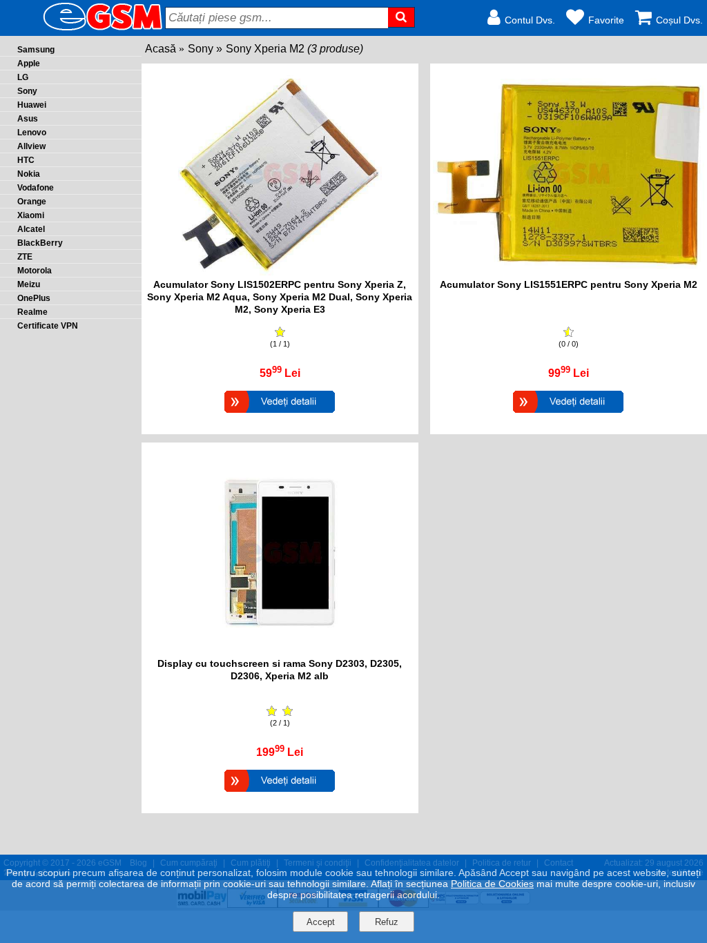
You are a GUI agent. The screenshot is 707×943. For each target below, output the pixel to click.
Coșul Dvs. (679, 20)
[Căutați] (401, 17)
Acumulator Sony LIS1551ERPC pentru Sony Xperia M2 (568, 284)
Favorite (606, 20)
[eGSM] (86, 29)
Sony (200, 49)
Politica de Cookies (492, 883)
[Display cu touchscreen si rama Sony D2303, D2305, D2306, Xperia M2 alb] (279, 793)
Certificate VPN (47, 326)
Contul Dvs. (530, 20)
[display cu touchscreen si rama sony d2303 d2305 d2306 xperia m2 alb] (280, 651)
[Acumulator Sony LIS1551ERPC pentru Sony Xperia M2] (568, 414)
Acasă (160, 49)
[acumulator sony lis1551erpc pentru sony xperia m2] (568, 272)
